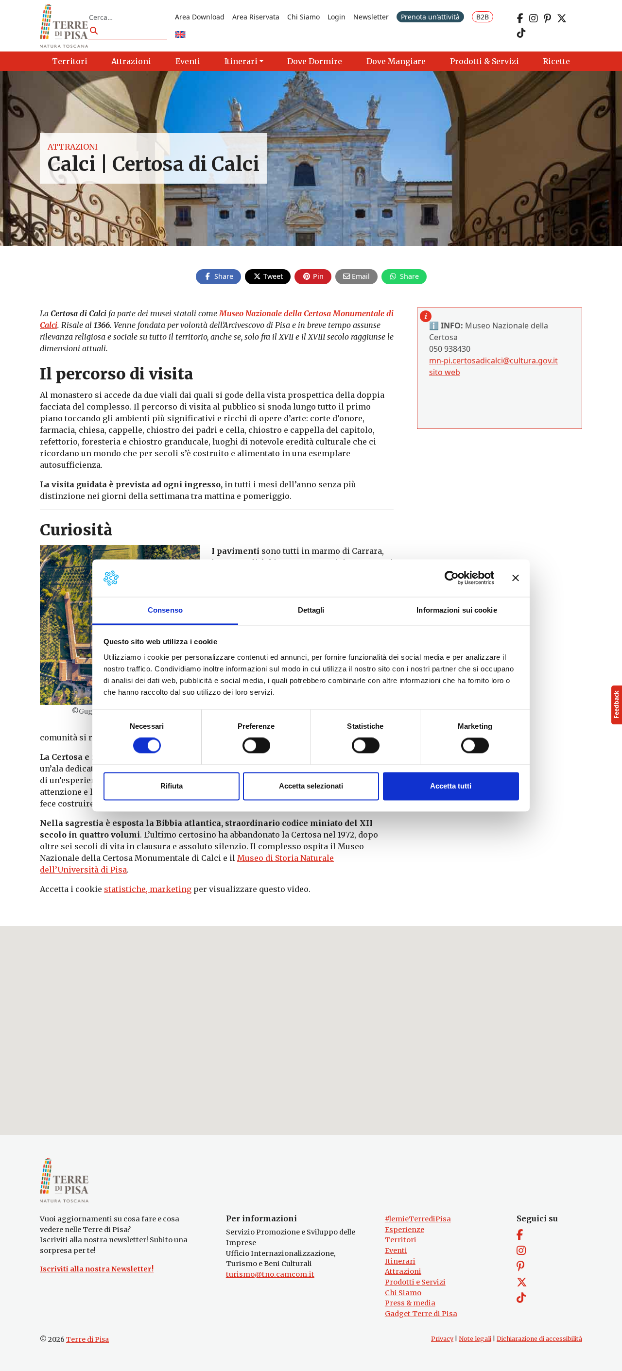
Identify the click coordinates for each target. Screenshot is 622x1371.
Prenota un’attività (430, 16)
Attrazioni (73, 147)
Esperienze (404, 1229)
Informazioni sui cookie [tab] (456, 610)
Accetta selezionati (311, 786)
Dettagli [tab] (311, 610)
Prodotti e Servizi (415, 1282)
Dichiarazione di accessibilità (539, 1338)
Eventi (396, 1250)
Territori (400, 1239)
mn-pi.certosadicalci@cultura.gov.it (493, 360)
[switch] (256, 746)
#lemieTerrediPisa (418, 1219)
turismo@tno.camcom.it (270, 1274)
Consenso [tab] (165, 610)
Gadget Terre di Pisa (421, 1313)
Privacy (442, 1338)
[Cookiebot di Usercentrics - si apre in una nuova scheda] (451, 578)
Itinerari (400, 1261)
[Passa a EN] (180, 35)
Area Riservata (255, 16)
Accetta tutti (450, 786)
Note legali (475, 1338)
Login (337, 16)
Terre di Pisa (87, 1339)
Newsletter (371, 16)
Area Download (200, 16)
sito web (444, 372)
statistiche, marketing (147, 889)
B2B (482, 16)
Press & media (410, 1303)
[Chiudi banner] (515, 578)
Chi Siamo (303, 16)
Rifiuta (171, 786)
